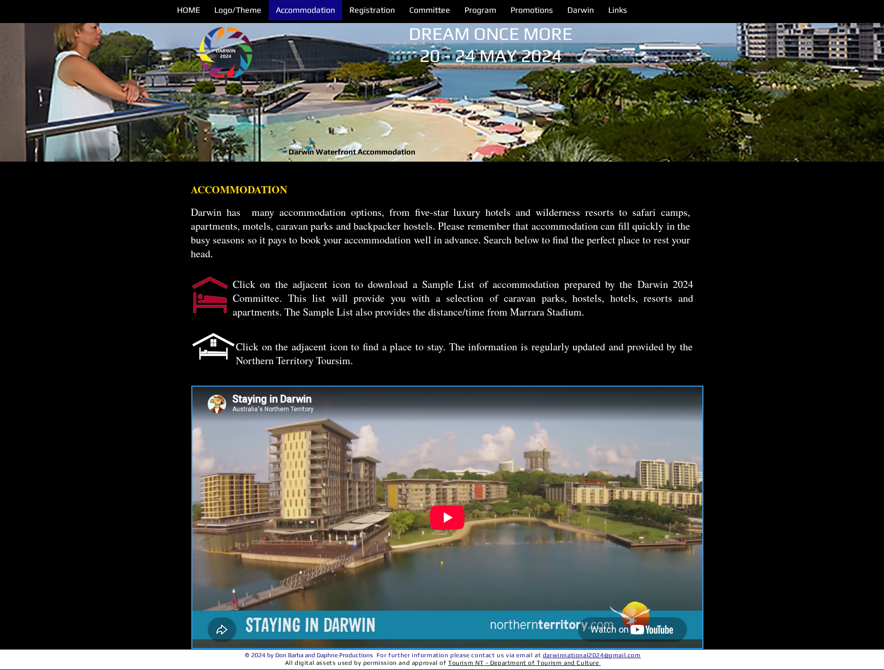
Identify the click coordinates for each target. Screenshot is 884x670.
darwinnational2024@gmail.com (592, 655)
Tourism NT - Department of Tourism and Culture (524, 662)
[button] (480, 10)
